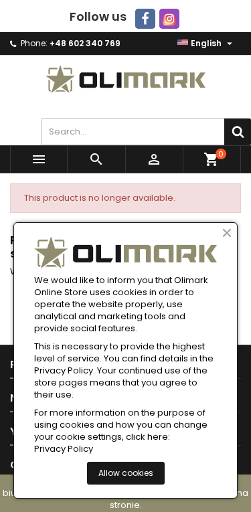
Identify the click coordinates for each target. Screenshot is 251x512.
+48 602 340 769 (85, 43)
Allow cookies (125, 473)
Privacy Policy (63, 449)
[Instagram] (169, 19)
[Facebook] (145, 19)
